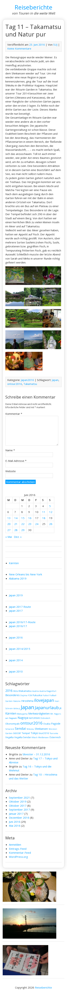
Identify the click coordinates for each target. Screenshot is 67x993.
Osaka (46, 723)
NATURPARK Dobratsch (39, 718)
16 (29, 518)
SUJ (55, 44)
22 (22, 524)
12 (50, 512)
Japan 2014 (16, 660)
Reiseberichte (33, 7)
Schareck (9, 729)
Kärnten (14, 563)
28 (16, 530)
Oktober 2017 (17, 805)
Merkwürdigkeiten (39, 713)
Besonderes (12, 695)
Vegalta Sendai (22, 737)
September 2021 (19, 797)
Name (10, 450)
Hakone (17, 701)
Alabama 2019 (17, 578)
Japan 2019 (16, 595)
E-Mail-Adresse (15, 461)
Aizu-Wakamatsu (22, 691)
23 (29, 524)
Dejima (23, 695)
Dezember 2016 (19, 817)
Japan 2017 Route (20, 606)
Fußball (52, 695)
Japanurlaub (47, 707)
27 (9, 530)
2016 (9, 691)
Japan (55, 380)
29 (22, 530)
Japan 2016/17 (18, 626)
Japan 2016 (16, 637)
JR (60, 708)
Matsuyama (22, 714)
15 (22, 518)
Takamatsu (30, 384)
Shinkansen (41, 728)
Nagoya (23, 718)
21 (16, 524)
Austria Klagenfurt (47, 691)
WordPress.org (18, 857)
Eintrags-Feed (17, 848)
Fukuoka (37, 695)
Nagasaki (13, 718)
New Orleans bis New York (25, 574)
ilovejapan (44, 700)
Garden (9, 701)
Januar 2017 (16, 813)
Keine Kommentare (19, 48)
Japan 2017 (16, 610)
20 (9, 524)
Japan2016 (27, 380)
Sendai (20, 728)
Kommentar (13, 413)
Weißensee (43, 737)
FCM (30, 695)
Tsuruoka (54, 733)
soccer (17, 733)
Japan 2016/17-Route (22, 622)
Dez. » (18, 537)
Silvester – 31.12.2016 (36, 754)
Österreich (55, 737)
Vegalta (9, 737)
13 (9, 518)
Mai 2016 (14, 825)
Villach (34, 737)
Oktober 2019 (17, 801)
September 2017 (19, 809)
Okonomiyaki (12, 723)
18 (43, 518)
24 (36, 524)
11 (43, 512)
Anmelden (15, 844)
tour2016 (44, 733)
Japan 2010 (16, 671)
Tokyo (34, 733)
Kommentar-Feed (20, 852)
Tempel (26, 733)
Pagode (55, 723)
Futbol (46, 695)
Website (10, 471)
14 (16, 518)
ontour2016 (14, 384)
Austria (35, 691)
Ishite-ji (16, 708)
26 (50, 524)
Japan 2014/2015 (19, 648)
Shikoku (30, 729)
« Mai (8, 537)
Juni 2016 (14, 821)
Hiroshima (27, 701)
